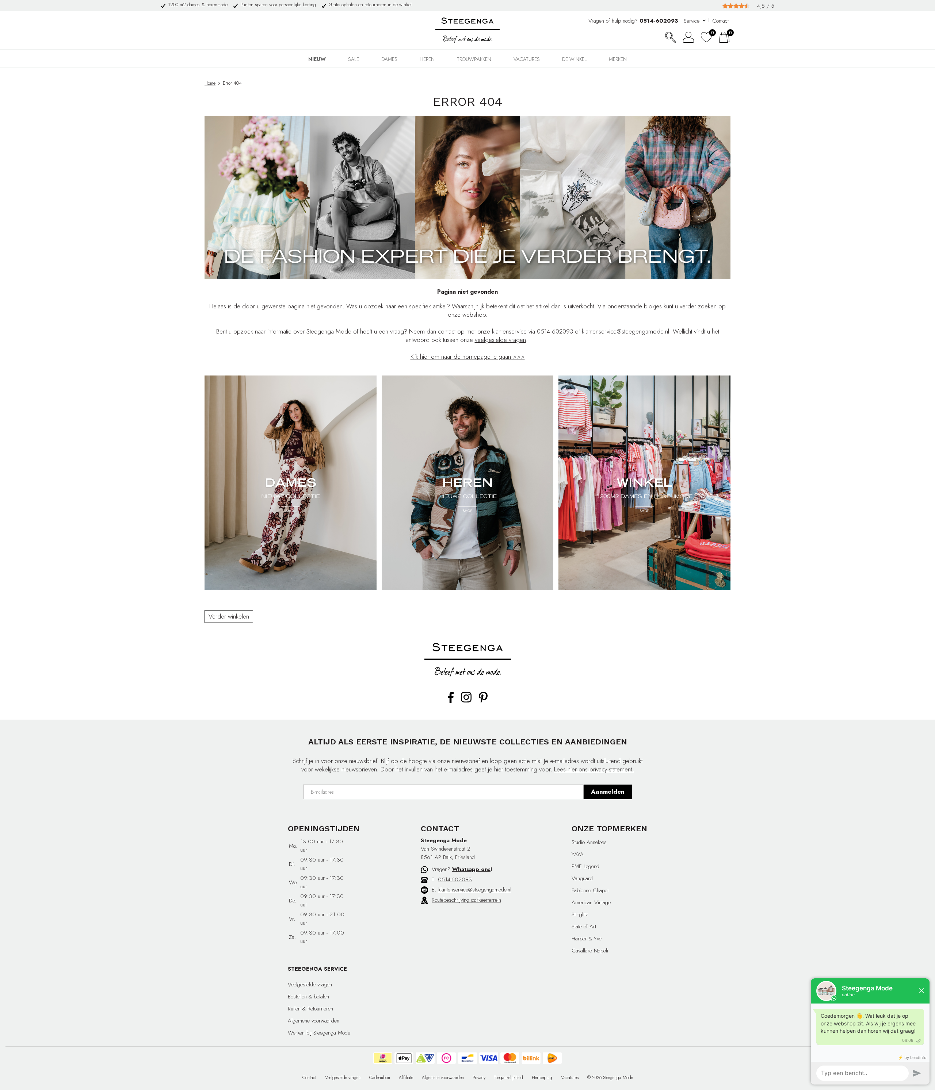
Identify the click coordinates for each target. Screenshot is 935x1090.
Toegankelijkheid (508, 1077)
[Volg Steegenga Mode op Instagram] (466, 701)
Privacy (479, 1077)
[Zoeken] (670, 37)
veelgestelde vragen (500, 339)
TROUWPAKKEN (474, 59)
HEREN (427, 59)
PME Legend (585, 866)
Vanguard (582, 878)
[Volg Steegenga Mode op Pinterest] (483, 701)
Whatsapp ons (471, 869)
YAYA (578, 854)
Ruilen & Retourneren (310, 1009)
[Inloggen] (688, 37)
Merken (618, 59)
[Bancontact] (467, 1058)
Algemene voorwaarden (313, 1021)
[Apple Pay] (404, 1058)
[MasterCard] (510, 1058)
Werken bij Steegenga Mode (319, 1033)
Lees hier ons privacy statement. (594, 769)
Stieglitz (580, 914)
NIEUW (317, 59)
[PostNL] (552, 1058)
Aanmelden (608, 791)
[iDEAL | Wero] (383, 1058)
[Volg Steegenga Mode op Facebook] (451, 701)
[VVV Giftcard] (425, 1058)
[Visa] (489, 1058)
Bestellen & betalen (308, 997)
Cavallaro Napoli (590, 951)
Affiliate (406, 1077)
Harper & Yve (587, 939)
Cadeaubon (379, 1077)
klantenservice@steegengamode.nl (625, 331)
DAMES (389, 59)
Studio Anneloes (589, 842)
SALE (353, 59)
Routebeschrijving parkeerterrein (466, 900)
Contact (720, 21)
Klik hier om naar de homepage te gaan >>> (468, 356)
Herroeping (542, 1077)
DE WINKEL (574, 59)
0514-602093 (455, 879)
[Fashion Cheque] (446, 1058)
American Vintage (591, 902)
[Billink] (531, 1058)
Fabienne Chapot (590, 890)
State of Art (584, 927)
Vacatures (527, 59)
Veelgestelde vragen (310, 985)
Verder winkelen (229, 616)
